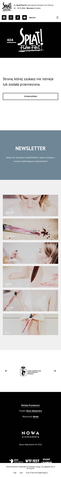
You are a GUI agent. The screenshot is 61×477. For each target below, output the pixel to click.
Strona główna (30, 96)
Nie (21, 473)
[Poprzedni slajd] (6, 370)
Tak (14, 473)
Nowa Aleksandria (34, 410)
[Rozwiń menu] (57, 17)
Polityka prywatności (37, 473)
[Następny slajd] (54, 370)
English (32, 17)
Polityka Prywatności (30, 405)
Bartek (36, 416)
